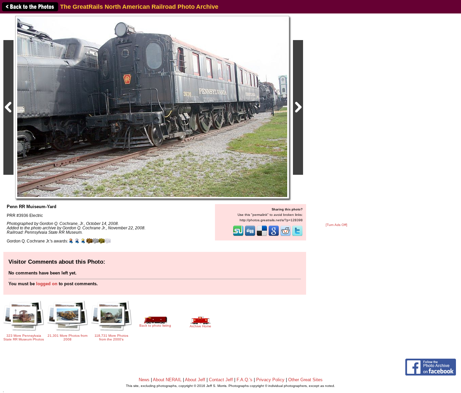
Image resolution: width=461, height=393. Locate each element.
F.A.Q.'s (244, 379)
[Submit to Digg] (250, 235)
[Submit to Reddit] (285, 235)
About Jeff (195, 379)
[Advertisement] (336, 119)
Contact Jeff (221, 379)
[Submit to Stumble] (238, 235)
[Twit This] (297, 235)
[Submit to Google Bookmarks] (273, 235)
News (144, 379)
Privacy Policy (270, 379)
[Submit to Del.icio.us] (261, 235)
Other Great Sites (305, 379)
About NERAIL (167, 379)
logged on (46, 283)
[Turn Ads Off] (336, 225)
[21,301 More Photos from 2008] (67, 331)
